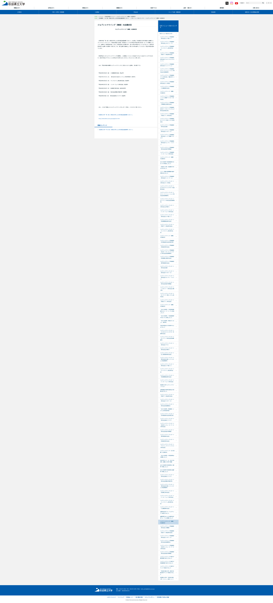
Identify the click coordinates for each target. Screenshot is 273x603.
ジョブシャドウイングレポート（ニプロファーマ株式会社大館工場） (167, 288)
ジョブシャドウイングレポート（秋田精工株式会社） (167, 491)
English (242, 2)
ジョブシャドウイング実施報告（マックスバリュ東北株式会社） (167, 48)
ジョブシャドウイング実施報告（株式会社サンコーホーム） (167, 177)
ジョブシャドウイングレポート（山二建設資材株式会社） (167, 353)
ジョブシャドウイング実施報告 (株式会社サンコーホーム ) (167, 64)
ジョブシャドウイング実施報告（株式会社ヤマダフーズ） (167, 130)
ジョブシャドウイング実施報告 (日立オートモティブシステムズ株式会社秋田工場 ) (167, 109)
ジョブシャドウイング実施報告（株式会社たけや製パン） (167, 37)
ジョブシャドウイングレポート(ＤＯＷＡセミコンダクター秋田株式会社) (167, 187)
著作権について (129, 597)
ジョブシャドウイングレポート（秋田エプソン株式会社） (167, 300)
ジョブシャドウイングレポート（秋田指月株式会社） (167, 440)
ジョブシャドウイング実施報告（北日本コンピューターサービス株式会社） (167, 547)
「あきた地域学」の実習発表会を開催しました (167, 456)
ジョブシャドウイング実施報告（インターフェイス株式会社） (167, 153)
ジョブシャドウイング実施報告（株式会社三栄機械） (167, 526)
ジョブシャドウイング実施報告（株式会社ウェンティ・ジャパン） (167, 142)
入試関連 (97, 12)
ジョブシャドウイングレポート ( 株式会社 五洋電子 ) (167, 206)
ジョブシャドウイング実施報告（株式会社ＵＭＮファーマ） (167, 42)
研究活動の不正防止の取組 (163, 597)
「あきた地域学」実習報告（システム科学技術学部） (167, 409)
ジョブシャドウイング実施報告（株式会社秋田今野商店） (167, 148)
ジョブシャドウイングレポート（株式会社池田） (167, 266)
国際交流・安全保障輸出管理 (252, 12)
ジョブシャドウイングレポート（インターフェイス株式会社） (167, 210)
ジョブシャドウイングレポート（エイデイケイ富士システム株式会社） (167, 295)
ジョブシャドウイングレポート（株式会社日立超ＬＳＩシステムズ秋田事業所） (167, 359)
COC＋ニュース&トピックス (137, 18)
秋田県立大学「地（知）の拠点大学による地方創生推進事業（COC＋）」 (116, 114)
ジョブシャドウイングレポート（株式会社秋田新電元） (167, 404)
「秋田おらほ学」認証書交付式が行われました (167, 167)
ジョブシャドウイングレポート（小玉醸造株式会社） (167, 507)
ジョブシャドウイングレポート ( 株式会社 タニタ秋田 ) (167, 181)
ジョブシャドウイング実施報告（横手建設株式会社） (167, 262)
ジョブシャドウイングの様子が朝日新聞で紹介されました (167, 557)
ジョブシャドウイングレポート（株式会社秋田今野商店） (167, 283)
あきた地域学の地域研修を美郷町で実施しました (167, 470)
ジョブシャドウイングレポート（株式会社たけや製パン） (167, 215)
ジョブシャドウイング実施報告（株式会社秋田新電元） (167, 541)
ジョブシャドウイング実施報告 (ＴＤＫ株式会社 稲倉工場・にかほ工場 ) (167, 77)
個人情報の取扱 (139, 597)
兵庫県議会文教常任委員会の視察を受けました (167, 390)
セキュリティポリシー (150, 597)
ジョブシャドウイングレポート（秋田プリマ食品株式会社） (167, 225)
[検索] (263, 3)
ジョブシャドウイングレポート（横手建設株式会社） (167, 435)
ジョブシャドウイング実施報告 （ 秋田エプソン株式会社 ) (167, 114)
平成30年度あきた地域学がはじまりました (167, 326)
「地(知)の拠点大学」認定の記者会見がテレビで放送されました (167, 572)
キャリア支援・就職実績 (174, 12)
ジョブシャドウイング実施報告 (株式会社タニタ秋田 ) (167, 82)
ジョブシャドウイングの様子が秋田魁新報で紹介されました (167, 562)
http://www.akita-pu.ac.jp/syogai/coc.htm (109, 118)
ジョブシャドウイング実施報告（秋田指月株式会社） (167, 246)
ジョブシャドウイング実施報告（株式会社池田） (167, 125)
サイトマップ (121, 597)
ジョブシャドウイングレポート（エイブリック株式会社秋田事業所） (167, 338)
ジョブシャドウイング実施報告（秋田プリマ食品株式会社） (167, 53)
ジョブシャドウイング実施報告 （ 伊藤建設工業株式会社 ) (167, 103)
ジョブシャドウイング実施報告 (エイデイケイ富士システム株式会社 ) (167, 120)
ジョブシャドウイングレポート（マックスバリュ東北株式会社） (167, 231)
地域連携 (213, 12)
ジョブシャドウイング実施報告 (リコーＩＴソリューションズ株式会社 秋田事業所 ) (167, 70)
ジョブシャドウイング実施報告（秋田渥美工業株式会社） (167, 257)
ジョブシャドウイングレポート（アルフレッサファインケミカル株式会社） (167, 446)
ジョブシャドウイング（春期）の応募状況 (167, 92)
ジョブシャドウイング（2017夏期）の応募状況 (167, 451)
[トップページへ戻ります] (13, 3)
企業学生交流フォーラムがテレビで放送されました (167, 512)
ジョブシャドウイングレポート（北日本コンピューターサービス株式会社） (167, 425)
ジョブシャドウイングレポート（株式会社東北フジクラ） (167, 419)
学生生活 (136, 12)
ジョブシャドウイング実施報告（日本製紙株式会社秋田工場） (167, 241)
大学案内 (19, 12)
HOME (95, 16)
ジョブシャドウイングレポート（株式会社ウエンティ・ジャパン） (167, 277)
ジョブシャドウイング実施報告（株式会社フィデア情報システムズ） (167, 136)
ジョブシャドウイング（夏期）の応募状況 (167, 157)
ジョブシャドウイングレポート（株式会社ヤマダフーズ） (167, 271)
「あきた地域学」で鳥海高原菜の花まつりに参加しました (167, 316)
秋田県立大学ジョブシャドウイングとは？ (167, 385)
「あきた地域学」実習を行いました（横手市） (167, 321)
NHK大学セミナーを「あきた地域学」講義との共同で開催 (167, 461)
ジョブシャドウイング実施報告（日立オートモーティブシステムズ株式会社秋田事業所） (167, 251)
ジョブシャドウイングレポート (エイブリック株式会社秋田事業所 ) (167, 200)
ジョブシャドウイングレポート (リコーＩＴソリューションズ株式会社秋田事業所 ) (167, 194)
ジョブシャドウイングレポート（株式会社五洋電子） (167, 348)
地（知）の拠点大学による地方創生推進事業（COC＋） (117, 18)
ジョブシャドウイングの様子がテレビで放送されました (167, 566)
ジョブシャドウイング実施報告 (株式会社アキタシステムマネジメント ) (167, 59)
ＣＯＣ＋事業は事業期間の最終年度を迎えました (167, 172)
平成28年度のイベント (110, 16)
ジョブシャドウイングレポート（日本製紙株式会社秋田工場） (167, 414)
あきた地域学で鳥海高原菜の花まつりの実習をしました (167, 162)
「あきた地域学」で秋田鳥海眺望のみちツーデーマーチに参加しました (167, 311)
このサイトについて (111, 597)
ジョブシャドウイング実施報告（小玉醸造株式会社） (167, 87)
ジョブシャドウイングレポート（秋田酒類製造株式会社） (167, 220)
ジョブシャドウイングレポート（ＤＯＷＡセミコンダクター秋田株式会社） (167, 332)
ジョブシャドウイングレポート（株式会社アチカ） (167, 343)
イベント (101, 16)
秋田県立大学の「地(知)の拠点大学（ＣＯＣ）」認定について (167, 578)
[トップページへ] (103, 589)
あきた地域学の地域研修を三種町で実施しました (167, 465)
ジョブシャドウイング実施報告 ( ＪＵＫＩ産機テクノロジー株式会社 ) (167, 97)
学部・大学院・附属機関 (58, 12)
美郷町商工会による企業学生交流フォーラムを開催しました (167, 517)
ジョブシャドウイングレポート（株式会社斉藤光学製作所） (167, 480)
